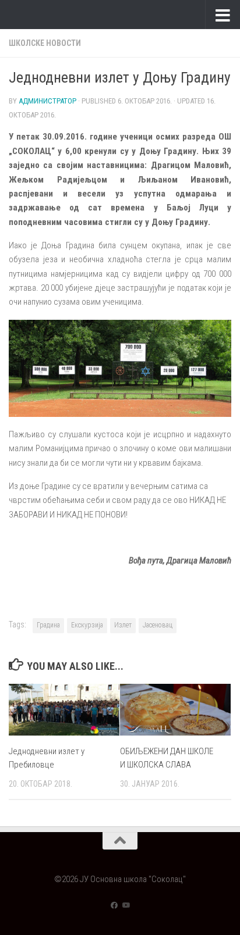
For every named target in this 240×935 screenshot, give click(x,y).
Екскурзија (87, 625)
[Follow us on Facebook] (114, 905)
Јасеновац (157, 625)
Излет (123, 625)
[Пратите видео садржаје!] (125, 905)
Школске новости (45, 43)
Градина (48, 625)
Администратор (47, 101)
